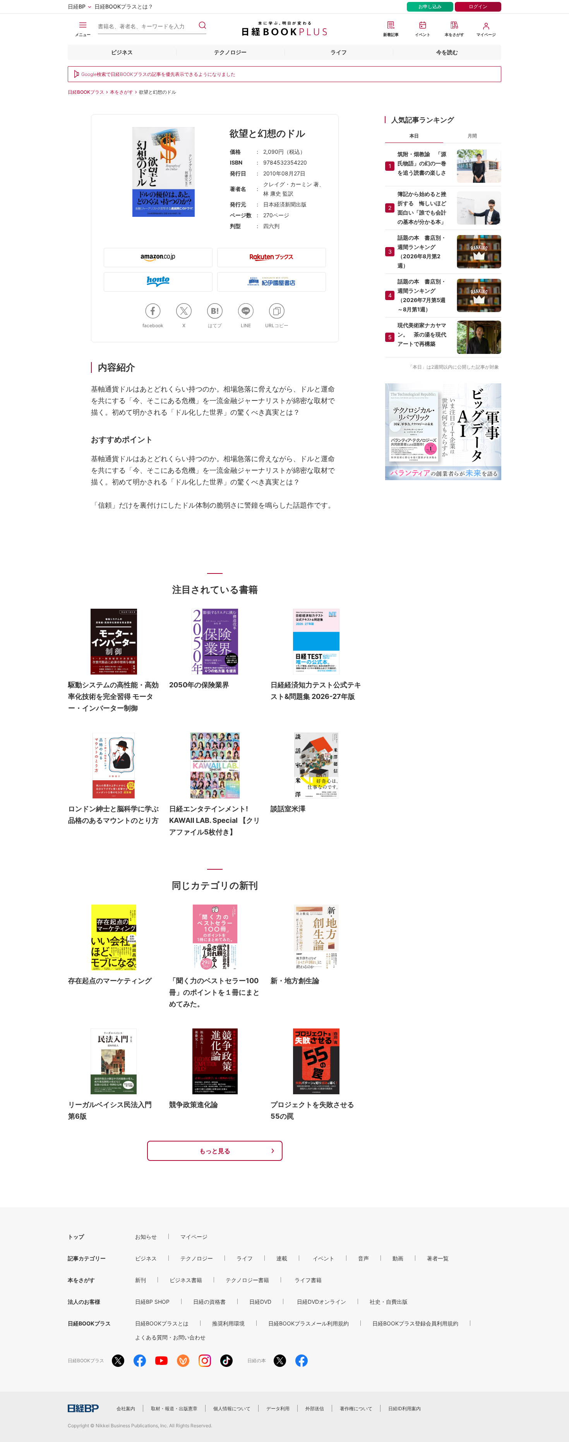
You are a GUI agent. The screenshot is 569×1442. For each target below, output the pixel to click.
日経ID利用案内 (404, 1408)
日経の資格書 (209, 1301)
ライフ (339, 52)
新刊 (140, 1280)
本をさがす (121, 92)
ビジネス (122, 52)
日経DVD (260, 1301)
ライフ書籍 (308, 1280)
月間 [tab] (472, 136)
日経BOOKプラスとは (162, 1323)
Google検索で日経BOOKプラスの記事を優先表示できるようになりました (158, 74)
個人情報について (231, 1408)
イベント (323, 1258)
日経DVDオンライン (321, 1301)
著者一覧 (438, 1258)
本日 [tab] (414, 136)
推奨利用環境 (228, 1323)
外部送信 (314, 1408)
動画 (397, 1258)
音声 (363, 1258)
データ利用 (278, 1408)
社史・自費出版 (389, 1301)
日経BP (77, 6)
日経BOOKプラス (86, 92)
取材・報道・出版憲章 (174, 1408)
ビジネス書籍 (186, 1280)
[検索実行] (202, 25)
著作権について (356, 1408)
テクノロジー (230, 52)
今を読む (447, 52)
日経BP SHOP (152, 1301)
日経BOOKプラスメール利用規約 (308, 1323)
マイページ (193, 1236)
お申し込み (430, 6)
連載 (281, 1258)
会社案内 (126, 1408)
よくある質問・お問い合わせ (170, 1337)
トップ (76, 1236)
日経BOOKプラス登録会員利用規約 (415, 1323)
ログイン (478, 6)
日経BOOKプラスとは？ (123, 6)
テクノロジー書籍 (247, 1280)
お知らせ (146, 1236)
